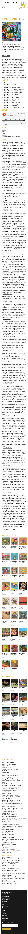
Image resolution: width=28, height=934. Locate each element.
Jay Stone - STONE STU (8, 767)
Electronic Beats (6, 319)
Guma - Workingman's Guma (9, 764)
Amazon (4, 135)
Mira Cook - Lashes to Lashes (9, 770)
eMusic (3, 133)
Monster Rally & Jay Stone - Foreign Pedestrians (14, 818)
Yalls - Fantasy (5, 847)
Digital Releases (6, 898)
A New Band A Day (7, 448)
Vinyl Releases (6, 896)
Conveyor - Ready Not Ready (9, 811)
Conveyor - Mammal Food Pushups (10, 824)
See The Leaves (7, 492)
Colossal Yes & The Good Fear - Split (11, 860)
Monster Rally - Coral (7, 855)
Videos (4, 903)
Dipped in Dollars (7, 252)
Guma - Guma (5, 772)
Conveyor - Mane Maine (8, 842)
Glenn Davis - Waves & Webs (9, 810)
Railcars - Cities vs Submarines (9, 870)
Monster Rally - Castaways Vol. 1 (10, 775)
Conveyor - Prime (6, 821)
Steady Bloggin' (6, 465)
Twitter (4, 912)
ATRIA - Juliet (5, 766)
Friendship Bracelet (7, 416)
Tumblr (4, 913)
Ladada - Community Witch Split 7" (10, 769)
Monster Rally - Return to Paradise (10, 829)
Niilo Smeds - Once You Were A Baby (11, 800)
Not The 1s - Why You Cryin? (9, 854)
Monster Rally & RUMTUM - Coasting (11, 836)
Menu (3, 7)
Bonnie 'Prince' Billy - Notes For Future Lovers (13, 873)
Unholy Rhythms (7, 350)
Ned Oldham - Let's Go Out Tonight (10, 859)
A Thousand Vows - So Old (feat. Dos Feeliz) (13, 803)
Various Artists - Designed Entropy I (10, 868)
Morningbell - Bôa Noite (7, 801)
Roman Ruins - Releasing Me (9, 883)
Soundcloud (5, 917)
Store (3, 910)
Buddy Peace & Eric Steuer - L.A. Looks (11, 785)
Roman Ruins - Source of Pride (9, 819)
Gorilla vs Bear (6, 158)
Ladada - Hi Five (6, 813)
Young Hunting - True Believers (9, 790)
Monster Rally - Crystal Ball (8, 849)
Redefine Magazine (7, 294)
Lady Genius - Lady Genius (8, 872)
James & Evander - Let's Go (9, 844)
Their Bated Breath (7, 383)
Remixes (4, 901)
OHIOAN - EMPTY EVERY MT (9, 815)
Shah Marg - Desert (7, 792)
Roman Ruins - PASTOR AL (8, 864)
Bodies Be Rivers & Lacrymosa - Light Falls (12, 808)
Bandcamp (4, 130)
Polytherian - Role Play (7, 777)
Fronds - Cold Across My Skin (9, 798)
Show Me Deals (6, 361)
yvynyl (4, 198)
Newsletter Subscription (8, 923)
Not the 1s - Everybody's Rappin (10, 816)
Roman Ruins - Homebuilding (9, 846)
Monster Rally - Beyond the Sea (10, 841)
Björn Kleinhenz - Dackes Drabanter (11, 862)
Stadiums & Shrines (7, 301)
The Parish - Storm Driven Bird (9, 877)
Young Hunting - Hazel (7, 832)
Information (5, 906)
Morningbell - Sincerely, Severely (10, 779)
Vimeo (3, 920)
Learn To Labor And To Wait (9, 529)
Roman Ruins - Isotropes (8, 762)
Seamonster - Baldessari (8, 837)
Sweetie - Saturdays (7, 875)
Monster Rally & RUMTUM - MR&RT (11, 797)
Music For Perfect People (9, 336)
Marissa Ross (17, 416)
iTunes (3, 131)
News (3, 908)
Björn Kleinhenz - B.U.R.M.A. (9, 867)
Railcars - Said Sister (7, 857)
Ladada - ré (5, 774)
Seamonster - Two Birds (8, 865)
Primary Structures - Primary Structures (11, 850)
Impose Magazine (7, 238)
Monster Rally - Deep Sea (8, 852)
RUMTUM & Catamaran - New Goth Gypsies (13, 839)
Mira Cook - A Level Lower (8, 784)
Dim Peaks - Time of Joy (8, 831)
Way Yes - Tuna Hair (7, 793)
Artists (3, 904)
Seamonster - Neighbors (8, 834)
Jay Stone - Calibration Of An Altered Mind (12, 787)
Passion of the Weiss (8, 190)
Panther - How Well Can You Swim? (10, 881)
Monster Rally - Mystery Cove (9, 806)
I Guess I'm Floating (7, 210)
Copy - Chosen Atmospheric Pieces (10, 805)
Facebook (4, 915)
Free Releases (6, 899)
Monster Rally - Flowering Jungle (10, 795)
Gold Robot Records (22, 5)
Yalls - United (5, 823)
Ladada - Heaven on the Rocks (9, 788)
